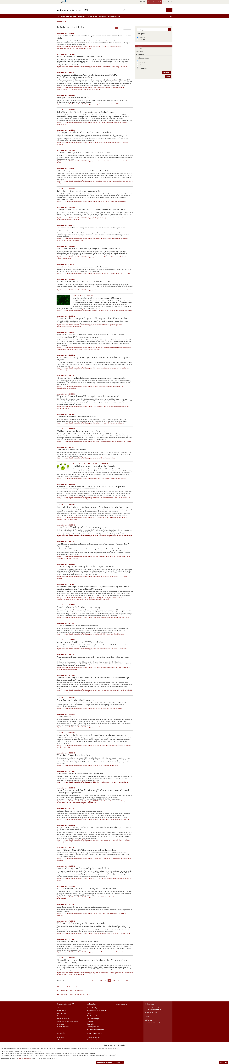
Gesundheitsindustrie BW (154, 2)
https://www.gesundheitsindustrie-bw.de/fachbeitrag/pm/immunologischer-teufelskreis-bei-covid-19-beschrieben (92, 649)
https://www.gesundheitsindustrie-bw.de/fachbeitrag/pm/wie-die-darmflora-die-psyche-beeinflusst (87, 765)
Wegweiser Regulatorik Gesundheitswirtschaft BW (153, 1009)
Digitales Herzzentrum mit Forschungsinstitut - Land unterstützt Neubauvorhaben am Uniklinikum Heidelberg (93, 961)
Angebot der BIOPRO (93, 1037)
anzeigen (168, 76)
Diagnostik (90, 1024)
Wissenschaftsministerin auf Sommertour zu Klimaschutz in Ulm (83, 282)
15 (118, 980)
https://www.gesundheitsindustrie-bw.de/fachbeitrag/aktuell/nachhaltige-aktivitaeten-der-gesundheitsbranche (91, 478)
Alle (139, 61)
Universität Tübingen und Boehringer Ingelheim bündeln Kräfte (83, 868)
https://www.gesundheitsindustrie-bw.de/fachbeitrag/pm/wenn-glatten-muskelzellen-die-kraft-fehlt (88, 104)
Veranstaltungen (92, 16)
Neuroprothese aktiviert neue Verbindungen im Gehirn (79, 57)
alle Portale (141, 39)
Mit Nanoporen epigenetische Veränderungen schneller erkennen (83, 153)
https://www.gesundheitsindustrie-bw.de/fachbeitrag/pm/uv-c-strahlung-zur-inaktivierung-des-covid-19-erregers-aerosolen (92, 577)
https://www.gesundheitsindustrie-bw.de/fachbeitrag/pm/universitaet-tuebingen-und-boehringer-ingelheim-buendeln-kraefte (94, 879)
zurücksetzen (166, 72)
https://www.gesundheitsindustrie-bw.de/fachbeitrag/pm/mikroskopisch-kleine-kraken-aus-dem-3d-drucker (90, 634)
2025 (139, 66)
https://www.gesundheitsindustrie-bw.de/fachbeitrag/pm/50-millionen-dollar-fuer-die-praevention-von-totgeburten (93, 782)
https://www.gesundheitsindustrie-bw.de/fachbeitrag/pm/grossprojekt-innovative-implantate (86, 458)
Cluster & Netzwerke (63, 1027)
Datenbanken (102, 16)
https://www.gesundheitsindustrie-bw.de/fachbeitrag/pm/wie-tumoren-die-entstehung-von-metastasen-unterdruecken (94, 933)
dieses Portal (141, 37)
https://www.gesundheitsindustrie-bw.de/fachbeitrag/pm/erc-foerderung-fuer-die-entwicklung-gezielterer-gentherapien (94, 441)
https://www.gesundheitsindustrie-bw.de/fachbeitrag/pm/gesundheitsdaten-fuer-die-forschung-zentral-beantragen (93, 617)
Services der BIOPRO (114, 16)
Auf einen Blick (61, 1008)
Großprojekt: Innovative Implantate (71, 450)
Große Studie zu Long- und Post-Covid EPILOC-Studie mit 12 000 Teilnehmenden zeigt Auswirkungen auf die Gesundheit (93, 679)
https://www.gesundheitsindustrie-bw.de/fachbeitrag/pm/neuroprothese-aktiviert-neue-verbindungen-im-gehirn (92, 67)
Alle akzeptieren (118, 1062)
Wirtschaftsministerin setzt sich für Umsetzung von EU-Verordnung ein (86, 889)
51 (127, 980)
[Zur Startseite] (73, 9)
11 (101, 980)
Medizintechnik (61, 1013)
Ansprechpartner (92, 1040)
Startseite (59, 21)
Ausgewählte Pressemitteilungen (97, 1010)
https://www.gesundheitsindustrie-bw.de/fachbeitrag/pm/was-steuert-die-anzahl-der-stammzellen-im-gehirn (91, 952)
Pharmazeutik (91, 1021)
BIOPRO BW (143, 2)
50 (117, 28)
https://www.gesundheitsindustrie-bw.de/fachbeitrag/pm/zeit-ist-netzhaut (80, 727)
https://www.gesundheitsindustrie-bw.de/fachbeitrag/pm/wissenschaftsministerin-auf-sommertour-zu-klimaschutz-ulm (94, 290)
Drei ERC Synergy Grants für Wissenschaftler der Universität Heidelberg (86, 850)
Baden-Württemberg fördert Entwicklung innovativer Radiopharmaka (86, 112)
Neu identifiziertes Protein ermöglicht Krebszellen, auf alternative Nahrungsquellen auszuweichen (91, 229)
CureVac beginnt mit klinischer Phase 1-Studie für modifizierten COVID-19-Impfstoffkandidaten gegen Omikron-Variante (88, 76)
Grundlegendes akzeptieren (104, 1062)
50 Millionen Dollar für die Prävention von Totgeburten (80, 774)
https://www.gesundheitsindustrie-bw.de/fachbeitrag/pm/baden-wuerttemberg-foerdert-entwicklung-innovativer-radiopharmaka (92, 123)
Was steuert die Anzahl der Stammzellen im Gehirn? (78, 942)
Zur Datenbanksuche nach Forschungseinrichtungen (74, 994)
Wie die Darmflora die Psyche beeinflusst (73, 755)
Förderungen (139, 51)
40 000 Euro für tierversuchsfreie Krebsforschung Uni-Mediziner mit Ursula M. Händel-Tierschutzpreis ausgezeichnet (93, 791)
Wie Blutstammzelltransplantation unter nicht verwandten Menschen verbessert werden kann (93, 658)
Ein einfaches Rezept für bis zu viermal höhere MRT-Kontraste (82, 267)
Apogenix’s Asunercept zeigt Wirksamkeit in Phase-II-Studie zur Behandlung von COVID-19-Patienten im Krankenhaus (94, 829)
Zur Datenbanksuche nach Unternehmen (70, 990)
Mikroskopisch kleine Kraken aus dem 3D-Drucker (77, 626)
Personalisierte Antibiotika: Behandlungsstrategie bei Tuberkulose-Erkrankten (88, 249)
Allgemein (139, 46)
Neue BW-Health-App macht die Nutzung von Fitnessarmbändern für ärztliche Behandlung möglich (94, 37)
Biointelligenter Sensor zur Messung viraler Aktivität (78, 191)
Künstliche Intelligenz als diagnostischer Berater (76, 417)
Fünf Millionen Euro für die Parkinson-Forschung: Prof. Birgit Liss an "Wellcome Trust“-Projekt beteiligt (93, 545)
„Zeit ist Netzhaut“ (64, 717)
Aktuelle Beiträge (92, 1008)
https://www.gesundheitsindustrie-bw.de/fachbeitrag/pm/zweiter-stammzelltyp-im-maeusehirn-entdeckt (89, 708)
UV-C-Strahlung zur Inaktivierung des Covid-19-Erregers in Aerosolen (85, 567)
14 (114, 980)
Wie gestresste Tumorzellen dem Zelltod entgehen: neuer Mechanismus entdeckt (89, 396)
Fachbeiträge (81, 16)
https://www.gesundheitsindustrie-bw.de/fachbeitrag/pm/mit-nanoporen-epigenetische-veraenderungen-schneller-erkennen (92, 161)
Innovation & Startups (152, 1012)
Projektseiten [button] (166, 2)
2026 (139, 64)
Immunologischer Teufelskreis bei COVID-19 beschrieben (80, 642)
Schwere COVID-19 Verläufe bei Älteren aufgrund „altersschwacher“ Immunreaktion (91, 378)
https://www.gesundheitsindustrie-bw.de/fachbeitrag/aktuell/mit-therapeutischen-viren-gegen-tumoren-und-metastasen (94, 310)
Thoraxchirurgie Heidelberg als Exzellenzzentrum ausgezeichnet (83, 527)
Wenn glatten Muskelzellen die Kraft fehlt (74, 98)
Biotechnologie (61, 1010)
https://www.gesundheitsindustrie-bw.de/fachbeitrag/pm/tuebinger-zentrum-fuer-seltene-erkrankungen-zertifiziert (93, 819)
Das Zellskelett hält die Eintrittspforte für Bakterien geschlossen (83, 907)
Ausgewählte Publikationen (95, 1029)
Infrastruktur (60, 1024)
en (171, 16)
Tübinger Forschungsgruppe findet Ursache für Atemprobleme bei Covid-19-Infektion (92, 210)
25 (113, 28)
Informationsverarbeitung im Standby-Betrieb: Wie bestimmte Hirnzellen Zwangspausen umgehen (93, 358)
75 (122, 28)
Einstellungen (223, 1062)
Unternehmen (61, 1040)
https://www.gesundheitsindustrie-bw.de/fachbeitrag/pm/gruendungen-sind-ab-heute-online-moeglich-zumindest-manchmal (92, 143)
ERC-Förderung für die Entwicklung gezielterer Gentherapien (82, 431)
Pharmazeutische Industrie (65, 1016)
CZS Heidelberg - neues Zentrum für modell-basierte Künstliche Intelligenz (87, 171)
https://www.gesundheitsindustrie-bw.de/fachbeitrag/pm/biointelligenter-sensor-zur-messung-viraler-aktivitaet (91, 201)
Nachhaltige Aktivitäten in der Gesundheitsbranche (94, 466)
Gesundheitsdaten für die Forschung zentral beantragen (79, 607)
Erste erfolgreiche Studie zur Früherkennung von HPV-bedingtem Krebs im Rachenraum (93, 507)
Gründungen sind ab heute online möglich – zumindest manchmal (84, 132)
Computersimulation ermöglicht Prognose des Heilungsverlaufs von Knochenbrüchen (92, 318)
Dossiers (89, 1013)
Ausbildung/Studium (63, 1018)
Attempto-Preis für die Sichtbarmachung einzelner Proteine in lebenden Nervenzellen (91, 735)
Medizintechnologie (93, 1018)
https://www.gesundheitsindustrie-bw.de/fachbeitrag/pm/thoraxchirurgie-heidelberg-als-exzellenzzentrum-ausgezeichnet (94, 536)
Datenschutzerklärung (25, 1058)
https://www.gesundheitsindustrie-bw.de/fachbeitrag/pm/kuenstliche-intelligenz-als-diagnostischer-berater (90, 423)
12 (105, 980)
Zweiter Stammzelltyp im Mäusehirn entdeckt (75, 700)
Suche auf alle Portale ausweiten (68, 987)
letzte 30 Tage (142, 63)
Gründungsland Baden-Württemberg (68, 1021)
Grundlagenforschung (93, 1027)
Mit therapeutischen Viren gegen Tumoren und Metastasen (97, 298)
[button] (170, 58)
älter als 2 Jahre (142, 68)
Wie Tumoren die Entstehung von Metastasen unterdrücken (81, 923)
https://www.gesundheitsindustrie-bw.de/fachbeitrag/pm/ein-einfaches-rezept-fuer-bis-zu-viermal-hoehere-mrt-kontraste (94, 273)
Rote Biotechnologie (93, 1016)
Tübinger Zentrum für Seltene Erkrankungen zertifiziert (80, 811)
